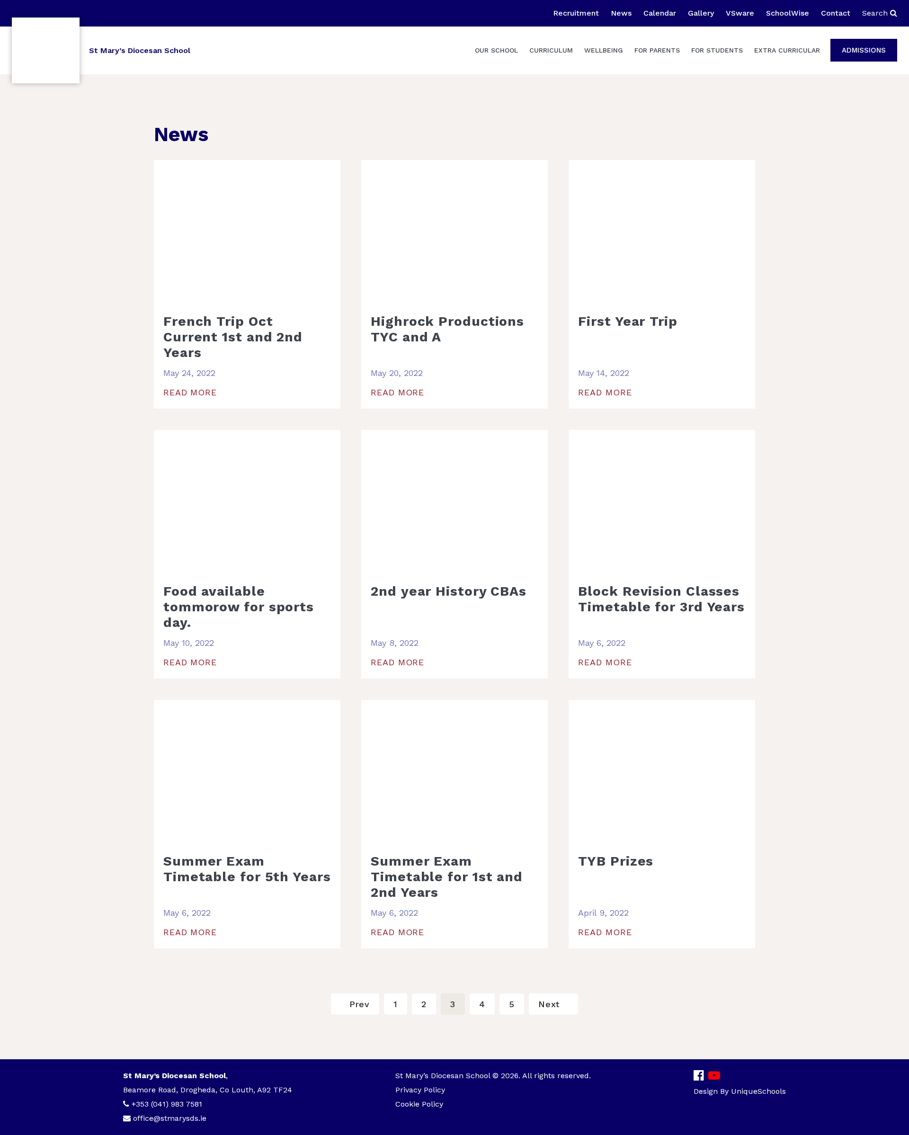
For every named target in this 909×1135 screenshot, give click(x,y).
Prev (359, 1004)
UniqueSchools (758, 1091)
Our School (496, 50)
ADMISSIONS (864, 50)
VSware (740, 13)
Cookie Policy (419, 1103)
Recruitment (576, 13)
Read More (190, 392)
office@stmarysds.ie (169, 1118)
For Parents (657, 50)
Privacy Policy (420, 1089)
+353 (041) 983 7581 (167, 1103)
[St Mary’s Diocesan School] (46, 50)
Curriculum (551, 50)
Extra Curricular (787, 50)
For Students (717, 50)
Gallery (701, 13)
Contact (835, 13)
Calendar (659, 13)
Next (549, 1004)
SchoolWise (787, 13)
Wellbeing (603, 50)
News (621, 13)
